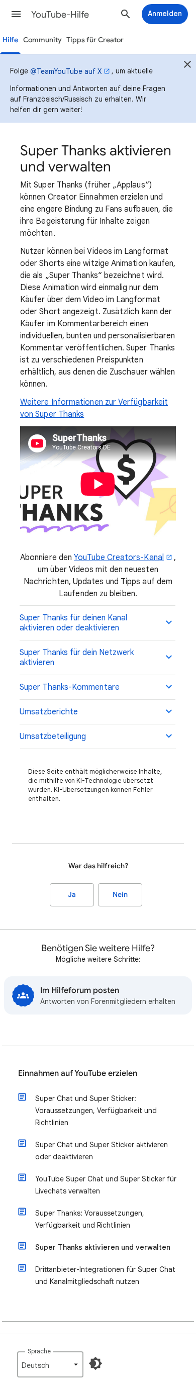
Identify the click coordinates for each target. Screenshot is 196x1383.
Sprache (39, 1351)
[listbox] (50, 1364)
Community (42, 40)
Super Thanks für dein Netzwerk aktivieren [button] (77, 658)
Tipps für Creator (95, 40)
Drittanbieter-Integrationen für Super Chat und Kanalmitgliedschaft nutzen (105, 1275)
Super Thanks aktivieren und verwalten (102, 1247)
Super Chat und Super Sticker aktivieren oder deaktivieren (101, 1150)
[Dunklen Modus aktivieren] (95, 1363)
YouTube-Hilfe (60, 14)
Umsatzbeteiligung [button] (53, 736)
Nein (120, 894)
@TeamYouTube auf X (66, 71)
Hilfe (10, 40)
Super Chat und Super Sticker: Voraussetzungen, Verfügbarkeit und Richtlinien (96, 1110)
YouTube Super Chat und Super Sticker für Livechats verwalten (105, 1184)
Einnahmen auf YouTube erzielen (77, 1073)
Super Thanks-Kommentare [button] (70, 687)
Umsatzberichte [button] (49, 712)
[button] (16, 14)
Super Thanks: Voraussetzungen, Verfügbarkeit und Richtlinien (89, 1219)
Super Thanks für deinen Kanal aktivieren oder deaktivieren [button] (73, 623)
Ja (72, 894)
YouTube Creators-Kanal (119, 557)
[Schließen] (187, 66)
